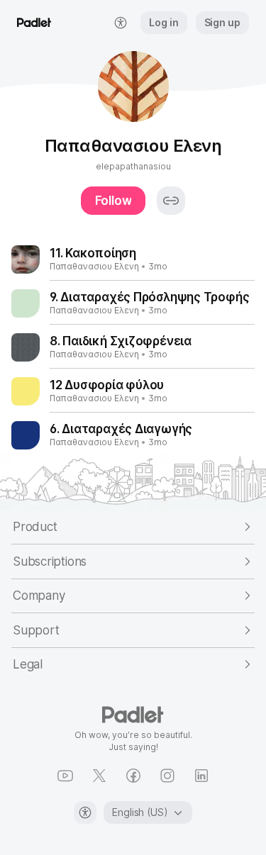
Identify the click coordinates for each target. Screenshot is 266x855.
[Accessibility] (85, 812)
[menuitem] (120, 22)
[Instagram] (167, 775)
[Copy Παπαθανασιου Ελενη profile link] (171, 200)
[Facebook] (133, 775)
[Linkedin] (201, 775)
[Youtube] (65, 775)
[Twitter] (99, 775)
